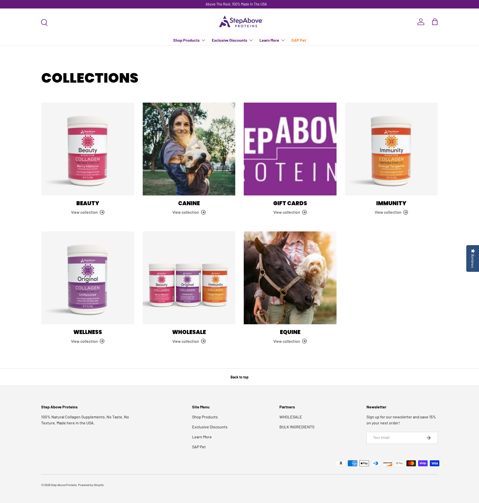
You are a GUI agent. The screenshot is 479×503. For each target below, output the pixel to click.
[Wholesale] (189, 277)
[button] (434, 21)
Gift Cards (290, 203)
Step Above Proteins (64, 485)
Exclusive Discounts (229, 40)
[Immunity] (391, 149)
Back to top (239, 377)
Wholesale (189, 332)
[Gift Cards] (290, 149)
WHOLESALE (290, 416)
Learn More (269, 40)
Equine (290, 332)
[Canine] (189, 149)
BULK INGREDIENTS (296, 426)
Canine (189, 203)
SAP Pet (298, 40)
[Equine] (290, 277)
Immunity (391, 203)
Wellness (87, 332)
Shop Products (186, 40)
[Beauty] (87, 149)
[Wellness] (87, 277)
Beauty (87, 203)
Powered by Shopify (91, 485)
